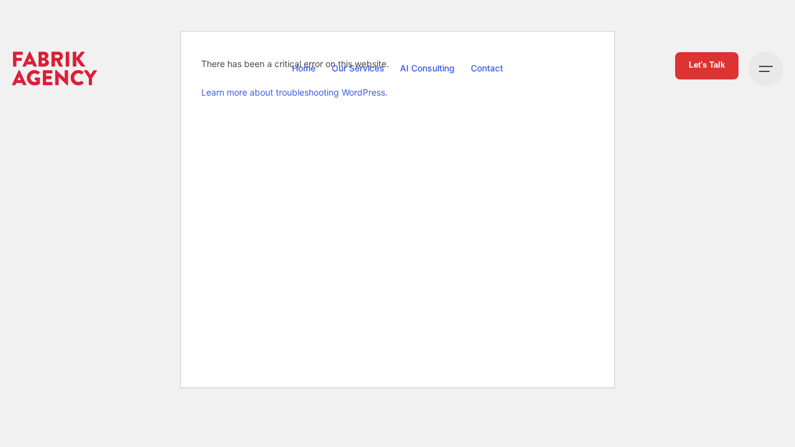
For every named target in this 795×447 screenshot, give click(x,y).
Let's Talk (707, 65)
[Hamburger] (765, 69)
